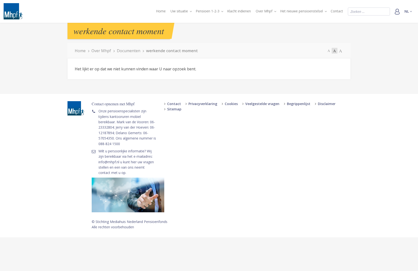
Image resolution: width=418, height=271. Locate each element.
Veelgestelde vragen (262, 103)
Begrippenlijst (298, 103)
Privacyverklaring (202, 103)
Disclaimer (327, 103)
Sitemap (174, 109)
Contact (337, 11)
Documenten (128, 50)
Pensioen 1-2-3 (207, 11)
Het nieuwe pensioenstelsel (301, 11)
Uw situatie (179, 11)
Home (161, 11)
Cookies (231, 103)
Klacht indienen (239, 11)
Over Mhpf (264, 11)
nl (407, 11)
